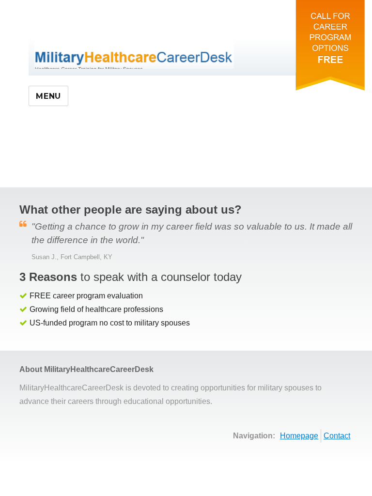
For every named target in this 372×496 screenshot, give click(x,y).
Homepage (299, 436)
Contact (337, 436)
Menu (48, 96)
